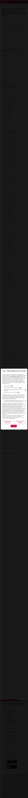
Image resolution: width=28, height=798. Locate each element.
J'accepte (13, 426)
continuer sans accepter (7, 422)
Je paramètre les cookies (20, 422)
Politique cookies (12, 418)
